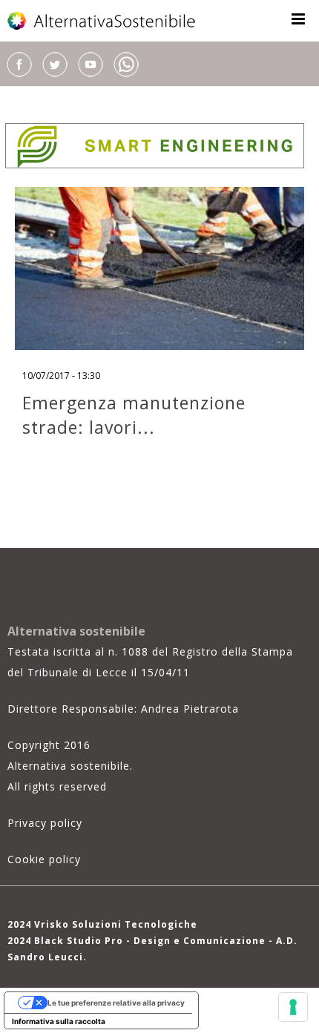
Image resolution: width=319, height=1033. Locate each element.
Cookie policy (44, 859)
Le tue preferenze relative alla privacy (116, 1002)
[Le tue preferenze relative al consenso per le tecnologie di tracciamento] (293, 1007)
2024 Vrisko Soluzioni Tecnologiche (102, 924)
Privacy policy (44, 823)
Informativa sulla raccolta (58, 1021)
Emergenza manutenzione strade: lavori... (134, 415)
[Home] (102, 21)
